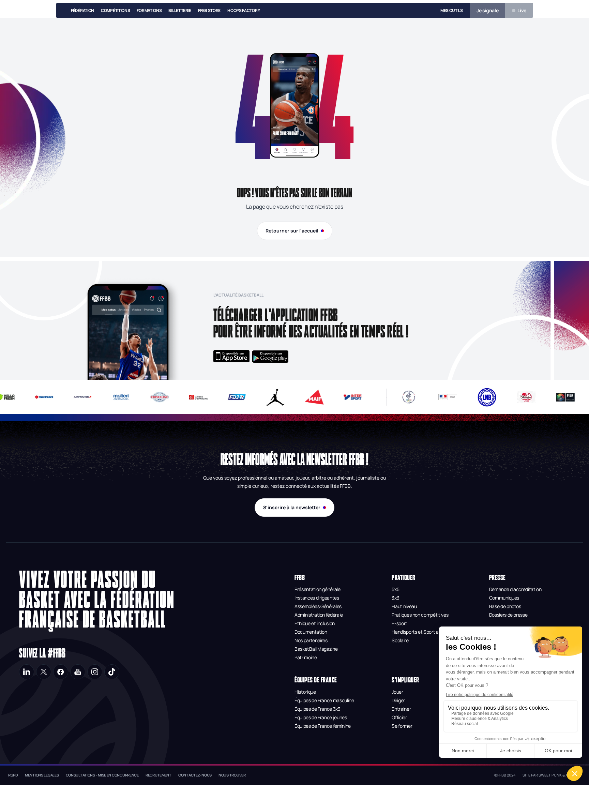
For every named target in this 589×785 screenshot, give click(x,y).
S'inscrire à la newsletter (291, 507)
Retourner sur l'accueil (292, 230)
